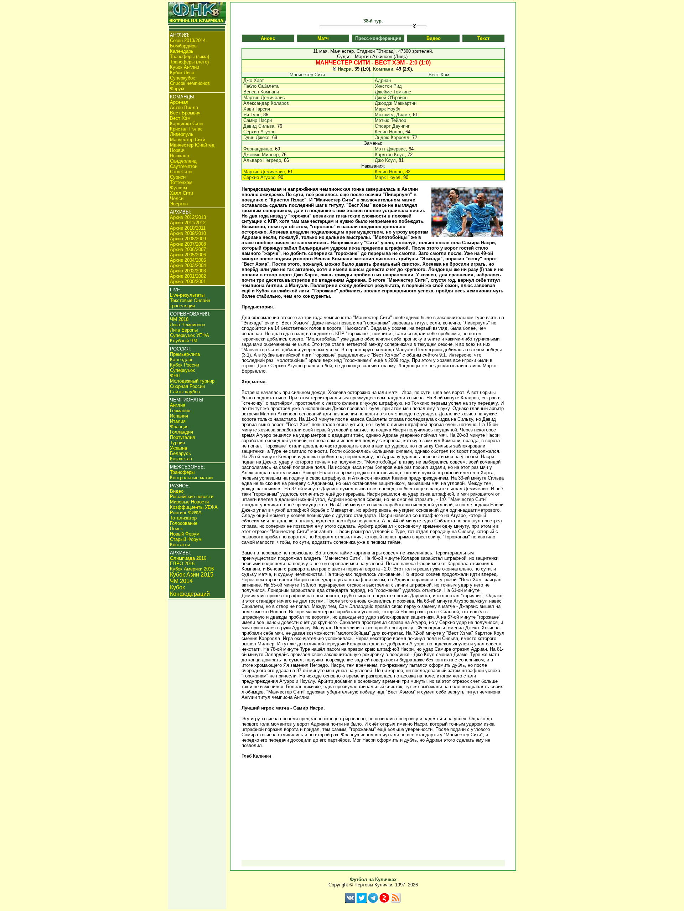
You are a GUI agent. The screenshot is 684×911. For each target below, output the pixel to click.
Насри (345, 69)
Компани (383, 69)
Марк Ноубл (387, 109)
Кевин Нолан (389, 131)
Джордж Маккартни (395, 103)
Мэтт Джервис (390, 149)
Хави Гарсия (256, 109)
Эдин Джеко (256, 137)
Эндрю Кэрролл (392, 137)
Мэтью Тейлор (390, 120)
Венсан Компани (261, 91)
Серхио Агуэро (259, 131)
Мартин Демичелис (264, 97)
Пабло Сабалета (261, 86)
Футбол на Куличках (373, 879)
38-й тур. (373, 21)
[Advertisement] (373, 809)
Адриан (383, 80)
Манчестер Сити (307, 74)
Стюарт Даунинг (392, 126)
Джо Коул (385, 160)
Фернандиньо (257, 149)
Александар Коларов (266, 103)
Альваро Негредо (262, 160)
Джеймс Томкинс (393, 91)
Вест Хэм (439, 74)
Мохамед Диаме (392, 114)
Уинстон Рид (388, 86)
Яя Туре (251, 114)
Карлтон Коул (390, 154)
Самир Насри (257, 120)
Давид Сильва (258, 126)
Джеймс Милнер (261, 154)
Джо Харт (253, 80)
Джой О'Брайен (391, 97)
